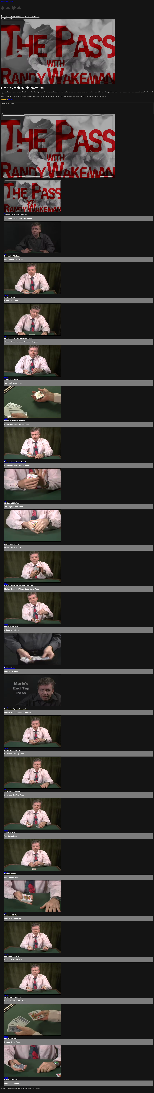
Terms (6, 1088)
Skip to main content (7, 1)
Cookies (16, 1088)
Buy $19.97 (4, 99)
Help (2, 1088)
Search (8, 17)
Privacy (10, 1088)
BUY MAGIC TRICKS (18, 17)
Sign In (13, 18)
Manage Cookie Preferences (28, 1088)
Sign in (37, 17)
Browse (3, 17)
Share (10, 99)
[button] (1, 15)
